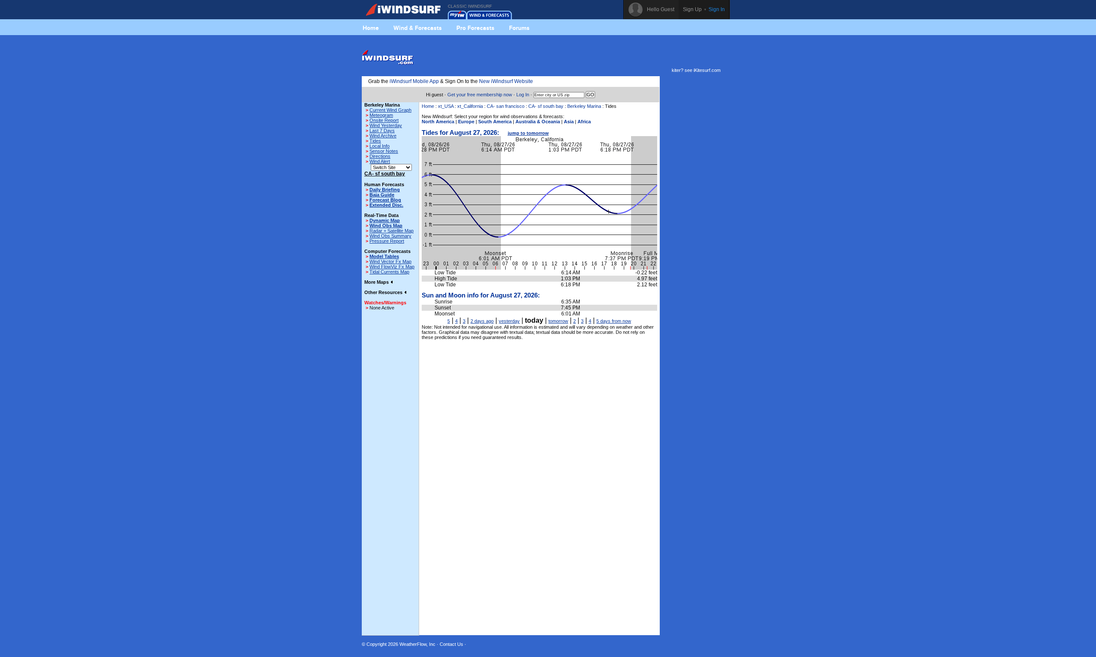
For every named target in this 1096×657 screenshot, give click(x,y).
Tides (375, 140)
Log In (522, 94)
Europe (466, 121)
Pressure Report (386, 241)
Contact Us (451, 644)
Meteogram (381, 115)
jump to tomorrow (528, 133)
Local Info (379, 146)
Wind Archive (382, 135)
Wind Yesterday (385, 125)
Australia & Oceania (537, 121)
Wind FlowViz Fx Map (391, 266)
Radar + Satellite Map (391, 230)
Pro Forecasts (475, 27)
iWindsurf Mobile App (414, 81)
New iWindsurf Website (506, 81)
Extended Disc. (386, 205)
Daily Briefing (384, 189)
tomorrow (558, 321)
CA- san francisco (505, 106)
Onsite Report (384, 120)
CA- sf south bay (545, 106)
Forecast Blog (385, 199)
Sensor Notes (383, 151)
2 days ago (482, 321)
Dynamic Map (384, 220)
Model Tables (384, 256)
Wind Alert (379, 161)
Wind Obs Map (385, 225)
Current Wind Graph (390, 110)
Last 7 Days (382, 130)
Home (371, 27)
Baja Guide (381, 194)
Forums (519, 27)
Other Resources (384, 292)
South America (495, 121)
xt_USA (445, 106)
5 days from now (613, 321)
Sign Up (692, 9)
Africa (584, 121)
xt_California (470, 106)
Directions (379, 156)
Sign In (717, 9)
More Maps (377, 282)
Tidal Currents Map (389, 271)
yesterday (509, 321)
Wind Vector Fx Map (390, 261)
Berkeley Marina (584, 106)
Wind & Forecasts (417, 27)
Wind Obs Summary (390, 235)
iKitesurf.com (707, 70)
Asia (569, 121)
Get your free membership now (479, 94)
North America (438, 121)
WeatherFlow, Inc (417, 644)
